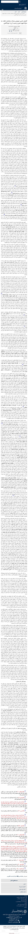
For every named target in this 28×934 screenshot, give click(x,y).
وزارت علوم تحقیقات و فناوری (22, 897)
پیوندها (25, 896)
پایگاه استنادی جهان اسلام (22, 904)
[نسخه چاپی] (11, 31)
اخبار (19, 12)
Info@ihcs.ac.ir (9, 917)
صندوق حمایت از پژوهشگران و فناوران (21, 902)
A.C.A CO (3, 931)
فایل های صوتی (22, 889)
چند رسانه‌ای (22, 892)
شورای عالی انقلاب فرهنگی (22, 898)
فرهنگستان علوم (24, 900)
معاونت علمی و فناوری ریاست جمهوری (21, 906)
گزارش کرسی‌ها (22, 886)
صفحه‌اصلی (23, 12)
